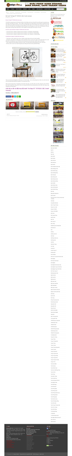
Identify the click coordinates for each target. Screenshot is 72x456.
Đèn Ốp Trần (53, 217)
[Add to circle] (62, 1)
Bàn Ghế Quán (53, 174)
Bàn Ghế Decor (53, 162)
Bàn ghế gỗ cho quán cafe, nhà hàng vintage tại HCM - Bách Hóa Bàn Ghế (60, 50)
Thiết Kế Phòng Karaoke (55, 328)
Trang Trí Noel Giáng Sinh (55, 347)
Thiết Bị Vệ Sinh (53, 324)
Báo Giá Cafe (53, 195)
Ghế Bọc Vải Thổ (54, 233)
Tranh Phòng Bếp (54, 388)
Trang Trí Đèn (53, 339)
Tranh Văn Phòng (54, 409)
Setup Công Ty (53, 308)
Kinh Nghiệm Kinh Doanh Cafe (56, 264)
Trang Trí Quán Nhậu (54, 355)
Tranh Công (53, 374)
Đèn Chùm (52, 213)
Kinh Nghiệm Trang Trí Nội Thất (56, 266)
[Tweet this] (15, 96)
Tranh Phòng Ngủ (54, 396)
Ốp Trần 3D (53, 295)
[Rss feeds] (65, 1)
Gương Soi (53, 248)
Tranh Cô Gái (53, 372)
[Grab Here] (52, 9)
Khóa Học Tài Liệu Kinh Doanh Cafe (57, 256)
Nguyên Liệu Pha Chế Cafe (55, 291)
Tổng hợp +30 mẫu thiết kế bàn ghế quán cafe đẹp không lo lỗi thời (61, 55)
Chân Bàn (52, 200)
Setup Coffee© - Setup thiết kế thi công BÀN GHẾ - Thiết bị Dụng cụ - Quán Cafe (29, 454)
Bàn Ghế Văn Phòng (54, 189)
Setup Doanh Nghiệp (54, 312)
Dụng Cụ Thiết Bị (54, 209)
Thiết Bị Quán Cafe (54, 322)
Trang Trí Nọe (53, 343)
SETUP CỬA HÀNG (54, 310)
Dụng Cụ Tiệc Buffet (54, 211)
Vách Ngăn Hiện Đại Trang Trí (56, 417)
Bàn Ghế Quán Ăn (54, 176)
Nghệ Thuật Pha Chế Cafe (55, 289)
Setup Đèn (52, 314)
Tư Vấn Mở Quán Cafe (55, 415)
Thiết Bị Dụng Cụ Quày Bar (55, 320)
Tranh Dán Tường (54, 376)
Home (8, 9)
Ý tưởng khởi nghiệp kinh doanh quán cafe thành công (60, 75)
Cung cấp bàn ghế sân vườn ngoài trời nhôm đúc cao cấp (60, 91)
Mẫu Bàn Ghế (53, 279)
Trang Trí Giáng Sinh (54, 341)
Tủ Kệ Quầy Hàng (54, 411)
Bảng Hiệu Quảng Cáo (54, 193)
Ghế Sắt (52, 242)
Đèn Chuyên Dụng (54, 215)
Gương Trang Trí (54, 250)
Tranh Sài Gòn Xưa (54, 398)
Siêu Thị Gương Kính (54, 316)
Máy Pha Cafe (53, 275)
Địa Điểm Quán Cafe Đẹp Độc (56, 225)
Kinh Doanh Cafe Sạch (54, 260)
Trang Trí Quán (53, 349)
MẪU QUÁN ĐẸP (54, 285)
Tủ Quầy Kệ (53, 413)
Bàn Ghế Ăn (53, 156)
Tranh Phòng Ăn (53, 386)
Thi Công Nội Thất (54, 318)
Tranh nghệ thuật (54, 382)
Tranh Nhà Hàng (53, 384)
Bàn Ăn (52, 150)
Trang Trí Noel (53, 345)
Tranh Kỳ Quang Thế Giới (55, 380)
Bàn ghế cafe (53, 160)
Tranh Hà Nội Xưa (54, 378)
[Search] (65, 9)
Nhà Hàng (52, 293)
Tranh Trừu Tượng (54, 407)
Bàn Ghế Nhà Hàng (54, 170)
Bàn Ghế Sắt (53, 183)
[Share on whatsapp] (20, 96)
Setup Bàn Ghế (53, 306)
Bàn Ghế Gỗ (53, 164)
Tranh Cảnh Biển (54, 363)
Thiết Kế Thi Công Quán (55, 332)
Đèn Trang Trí (53, 221)
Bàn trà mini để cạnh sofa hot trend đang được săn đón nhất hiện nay (60, 96)
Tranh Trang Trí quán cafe (55, 405)
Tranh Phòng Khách (54, 394)
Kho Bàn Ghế (53, 252)
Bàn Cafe (52, 154)
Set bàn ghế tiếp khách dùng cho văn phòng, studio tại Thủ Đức (60, 80)
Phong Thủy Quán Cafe (55, 299)
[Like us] (61, 1)
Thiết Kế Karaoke (54, 326)
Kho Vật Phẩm (53, 254)
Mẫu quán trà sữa (54, 287)
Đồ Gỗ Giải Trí (53, 227)
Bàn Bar (52, 152)
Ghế (51, 229)
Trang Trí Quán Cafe (54, 353)
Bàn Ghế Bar (53, 158)
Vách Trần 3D (53, 419)
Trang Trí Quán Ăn (54, 351)
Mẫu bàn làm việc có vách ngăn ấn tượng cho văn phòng (60, 70)
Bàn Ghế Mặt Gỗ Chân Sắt (55, 166)
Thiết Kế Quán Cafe (54, 330)
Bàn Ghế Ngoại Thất (54, 168)
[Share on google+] (13, 96)
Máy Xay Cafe (53, 277)
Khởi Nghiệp (53, 258)
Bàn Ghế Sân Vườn (54, 185)
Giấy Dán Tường (53, 244)
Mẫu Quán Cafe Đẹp (54, 283)
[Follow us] (64, 1)
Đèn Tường (53, 223)
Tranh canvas (53, 365)
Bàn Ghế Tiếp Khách (54, 187)
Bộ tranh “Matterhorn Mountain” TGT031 (13, 115)
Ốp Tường (52, 297)
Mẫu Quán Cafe (53, 281)
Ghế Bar (52, 231)
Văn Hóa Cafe (53, 421)
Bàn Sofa (52, 191)
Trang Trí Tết (53, 361)
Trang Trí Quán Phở (54, 357)
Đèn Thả (52, 219)
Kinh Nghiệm (53, 262)
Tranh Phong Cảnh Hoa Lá (55, 392)
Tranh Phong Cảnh (54, 390)
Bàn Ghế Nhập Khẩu (54, 172)
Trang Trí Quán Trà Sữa (55, 359)
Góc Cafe (52, 246)
